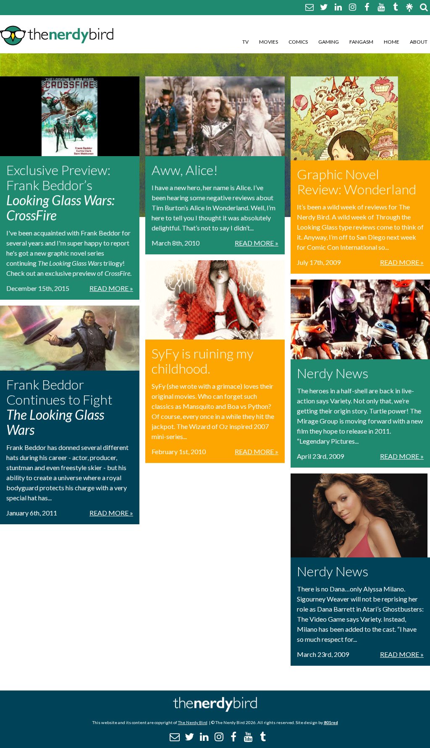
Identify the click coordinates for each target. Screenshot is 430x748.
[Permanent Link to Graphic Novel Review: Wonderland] (360, 118)
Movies (268, 42)
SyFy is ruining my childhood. (203, 361)
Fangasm (361, 42)
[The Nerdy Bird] (215, 709)
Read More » (111, 288)
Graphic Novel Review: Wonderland (356, 181)
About (418, 42)
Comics (298, 42)
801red (331, 722)
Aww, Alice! (185, 170)
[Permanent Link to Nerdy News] (360, 319)
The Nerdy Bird (192, 722)
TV (245, 42)
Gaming (328, 42)
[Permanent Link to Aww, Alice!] (215, 116)
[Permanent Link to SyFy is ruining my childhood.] (215, 300)
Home (391, 42)
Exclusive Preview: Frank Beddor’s (60, 192)
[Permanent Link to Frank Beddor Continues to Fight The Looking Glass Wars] (69, 338)
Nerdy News (332, 373)
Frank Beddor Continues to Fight (59, 407)
